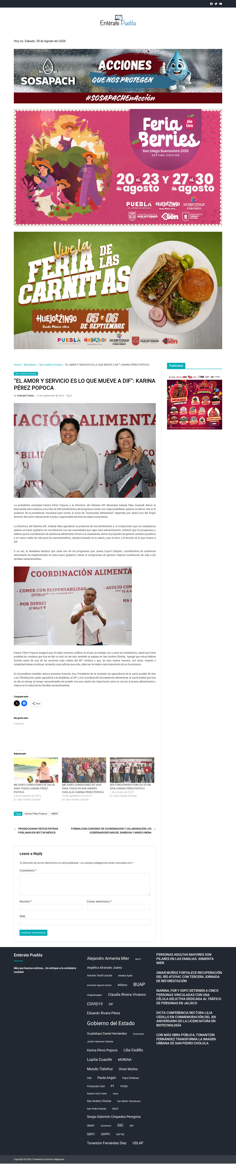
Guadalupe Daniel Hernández (107, 1033)
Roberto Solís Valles (97, 1093)
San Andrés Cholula (26, 373)
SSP (132, 1125)
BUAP (139, 984)
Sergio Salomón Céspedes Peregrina (114, 1117)
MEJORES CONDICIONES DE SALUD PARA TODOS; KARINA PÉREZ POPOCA (34, 788)
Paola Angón (107, 1078)
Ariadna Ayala (125, 975)
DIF (111, 1004)
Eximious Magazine (54, 1159)
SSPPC (105, 1134)
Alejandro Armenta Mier (108, 958)
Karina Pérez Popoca (36, 813)
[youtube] (220, 3)
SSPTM (120, 1134)
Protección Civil (96, 1086)
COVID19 (95, 1004)
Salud (115, 1094)
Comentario (28, 870)
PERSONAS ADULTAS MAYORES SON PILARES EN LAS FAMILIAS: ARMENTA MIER (185, 959)
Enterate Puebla (25, 395)
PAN (89, 1078)
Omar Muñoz (128, 1069)
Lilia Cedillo (133, 1050)
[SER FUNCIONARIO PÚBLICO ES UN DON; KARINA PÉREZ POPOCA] (132, 770)
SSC (120, 1125)
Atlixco (122, 985)
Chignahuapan (94, 995)
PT (112, 1086)
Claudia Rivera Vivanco (127, 994)
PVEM (123, 1086)
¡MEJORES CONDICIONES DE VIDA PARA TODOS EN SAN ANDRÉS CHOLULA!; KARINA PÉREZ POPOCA (83, 788)
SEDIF (115, 1108)
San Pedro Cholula (96, 1108)
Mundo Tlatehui (100, 1069)
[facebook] (211, 3)
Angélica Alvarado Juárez (104, 967)
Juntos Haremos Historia (100, 1041)
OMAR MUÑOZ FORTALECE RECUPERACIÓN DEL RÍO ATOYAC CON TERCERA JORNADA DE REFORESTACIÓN (189, 977)
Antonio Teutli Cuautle (99, 975)
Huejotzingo (138, 1034)
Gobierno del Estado (111, 1023)
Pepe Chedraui (130, 1077)
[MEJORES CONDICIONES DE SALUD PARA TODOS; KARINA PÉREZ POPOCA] (36, 770)
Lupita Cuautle (99, 1059)
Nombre (26, 901)
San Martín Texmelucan (129, 1101)
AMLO (138, 959)
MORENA (125, 1060)
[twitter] (216, 3)
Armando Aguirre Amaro (99, 985)
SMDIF (54, 813)
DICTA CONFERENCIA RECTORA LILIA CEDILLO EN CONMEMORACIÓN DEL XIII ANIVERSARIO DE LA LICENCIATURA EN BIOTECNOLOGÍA (186, 1019)
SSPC (91, 1134)
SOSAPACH (106, 1126)
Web (22, 916)
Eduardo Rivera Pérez (103, 1013)
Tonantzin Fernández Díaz (106, 1143)
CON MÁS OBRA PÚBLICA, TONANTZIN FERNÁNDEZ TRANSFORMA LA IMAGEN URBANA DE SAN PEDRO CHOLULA (186, 1039)
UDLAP (138, 1143)
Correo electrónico (99, 901)
